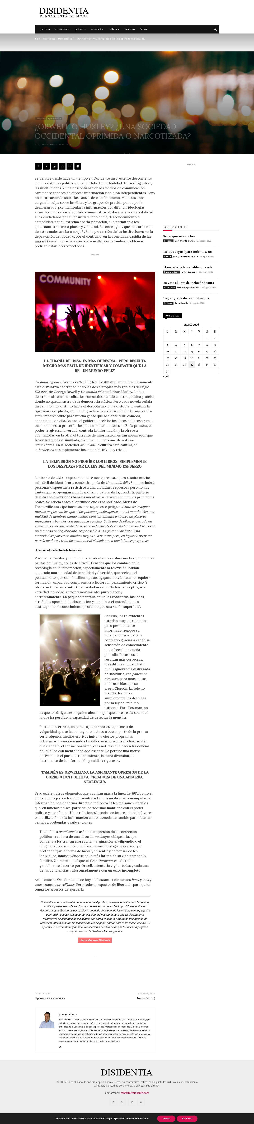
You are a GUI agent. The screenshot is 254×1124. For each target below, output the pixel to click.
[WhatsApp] (54, 166)
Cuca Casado (181, 303)
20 (191, 358)
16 (215, 351)
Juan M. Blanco (47, 144)
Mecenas (130, 29)
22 (207, 358)
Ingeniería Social (66, 38)
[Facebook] (38, 166)
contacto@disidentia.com (135, 1092)
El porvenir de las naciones (50, 998)
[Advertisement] (156, 12)
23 (215, 358)
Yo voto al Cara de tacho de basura (188, 283)
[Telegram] (77, 166)
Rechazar (187, 1118)
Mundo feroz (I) (146, 998)
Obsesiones (61, 29)
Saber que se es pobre (179, 236)
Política (79, 29)
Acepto (166, 1118)
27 (192, 364)
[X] (46, 166)
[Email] (70, 166)
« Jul (166, 376)
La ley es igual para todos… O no (187, 252)
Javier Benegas (188, 272)
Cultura (113, 29)
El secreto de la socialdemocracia (188, 267)
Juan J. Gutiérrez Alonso (185, 256)
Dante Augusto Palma (188, 287)
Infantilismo (169, 287)
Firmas (143, 29)
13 (192, 351)
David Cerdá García (185, 240)
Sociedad (96, 29)
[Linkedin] (62, 166)
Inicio (37, 38)
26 (184, 364)
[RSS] (122, 1102)
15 (207, 351)
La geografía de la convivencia (186, 298)
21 (199, 358)
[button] (215, 29)
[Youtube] (141, 1102)
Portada (45, 29)
